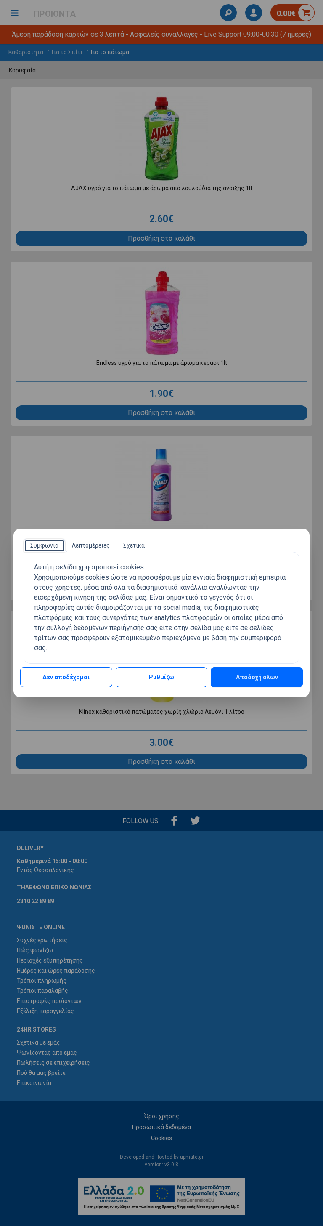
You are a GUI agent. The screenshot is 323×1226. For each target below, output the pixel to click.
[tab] (44, 545)
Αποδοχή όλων (257, 677)
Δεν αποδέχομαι (66, 677)
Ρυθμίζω (161, 677)
